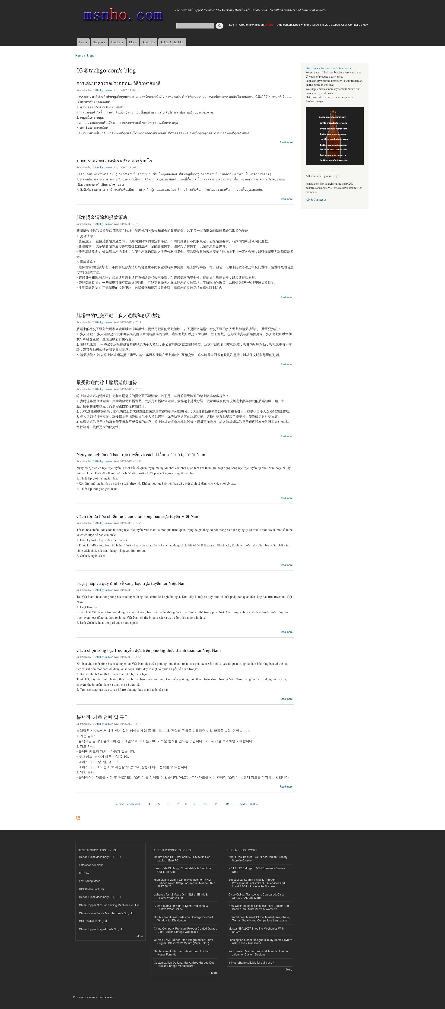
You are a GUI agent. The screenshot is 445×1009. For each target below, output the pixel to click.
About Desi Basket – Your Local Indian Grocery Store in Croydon (258, 858)
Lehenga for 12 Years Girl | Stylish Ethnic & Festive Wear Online (181, 895)
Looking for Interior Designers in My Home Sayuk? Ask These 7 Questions (260, 941)
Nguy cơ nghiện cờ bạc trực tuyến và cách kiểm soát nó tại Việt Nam (140, 454)
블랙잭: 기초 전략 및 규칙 (102, 717)
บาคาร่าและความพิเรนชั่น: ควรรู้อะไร (114, 161)
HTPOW (84, 873)
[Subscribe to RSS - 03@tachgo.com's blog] (78, 816)
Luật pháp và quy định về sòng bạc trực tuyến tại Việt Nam (131, 583)
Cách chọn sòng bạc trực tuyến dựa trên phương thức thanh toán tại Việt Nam (148, 650)
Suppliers (99, 42)
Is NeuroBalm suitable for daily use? (251, 962)
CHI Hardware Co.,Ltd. (93, 921)
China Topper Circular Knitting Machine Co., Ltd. (109, 905)
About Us (149, 42)
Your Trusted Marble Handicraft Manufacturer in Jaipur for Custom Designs (258, 952)
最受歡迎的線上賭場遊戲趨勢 (106, 382)
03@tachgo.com (101, 90)
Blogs (133, 42)
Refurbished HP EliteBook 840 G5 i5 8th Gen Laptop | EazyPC (182, 858)
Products (117, 42)
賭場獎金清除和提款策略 (101, 217)
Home (83, 42)
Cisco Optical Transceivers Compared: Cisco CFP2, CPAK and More (257, 895)
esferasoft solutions (91, 865)
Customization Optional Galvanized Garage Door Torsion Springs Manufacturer (185, 964)
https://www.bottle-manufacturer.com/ (328, 68)
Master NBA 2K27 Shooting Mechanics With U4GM (256, 929)
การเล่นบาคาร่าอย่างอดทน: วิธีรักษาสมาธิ (118, 83)
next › (243, 804)
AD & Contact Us (172, 42)
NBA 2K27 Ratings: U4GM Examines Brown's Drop (257, 869)
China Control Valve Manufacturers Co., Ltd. (106, 913)
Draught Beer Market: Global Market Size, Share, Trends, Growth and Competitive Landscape (259, 918)
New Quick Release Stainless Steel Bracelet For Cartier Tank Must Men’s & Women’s (259, 907)
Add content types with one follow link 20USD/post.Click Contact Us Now (323, 24)
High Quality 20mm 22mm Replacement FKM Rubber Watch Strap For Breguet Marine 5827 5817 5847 (184, 882)
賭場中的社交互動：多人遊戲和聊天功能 (118, 315)
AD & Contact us (316, 200)
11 (216, 804)
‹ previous (133, 804)
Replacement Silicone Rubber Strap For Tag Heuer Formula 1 (182, 952)
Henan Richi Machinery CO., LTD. (100, 857)
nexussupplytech (89, 881)
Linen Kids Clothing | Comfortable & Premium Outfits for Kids (182, 869)
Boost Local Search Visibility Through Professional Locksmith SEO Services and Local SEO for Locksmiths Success (257, 882)
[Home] (122, 15)
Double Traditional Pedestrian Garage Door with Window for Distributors (184, 918)
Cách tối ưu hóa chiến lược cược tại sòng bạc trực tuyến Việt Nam (138, 516)
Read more (286, 142)
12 (227, 804)
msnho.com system (101, 997)
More (140, 936)
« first (120, 804)
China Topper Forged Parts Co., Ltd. (101, 929)
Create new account (252, 24)
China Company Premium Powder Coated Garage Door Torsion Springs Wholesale (185, 929)
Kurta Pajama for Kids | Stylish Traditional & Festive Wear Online (181, 907)
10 (205, 804)
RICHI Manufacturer (91, 889)
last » (254, 804)
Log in (233, 24)
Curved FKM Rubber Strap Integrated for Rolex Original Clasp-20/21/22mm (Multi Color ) (183, 941)
